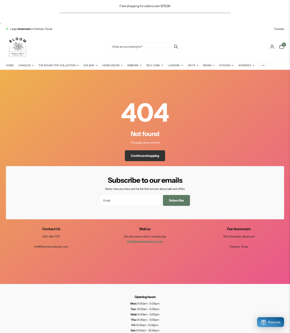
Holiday (88, 65)
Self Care (153, 65)
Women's (244, 65)
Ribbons (132, 65)
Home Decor (111, 65)
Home (10, 65)
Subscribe (176, 200)
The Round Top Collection (57, 65)
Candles (24, 65)
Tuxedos (279, 29)
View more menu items (263, 65)
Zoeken (175, 46)
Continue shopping (145, 156)
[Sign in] (272, 46)
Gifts (191, 65)
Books (207, 65)
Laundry (174, 65)
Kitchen (224, 65)
